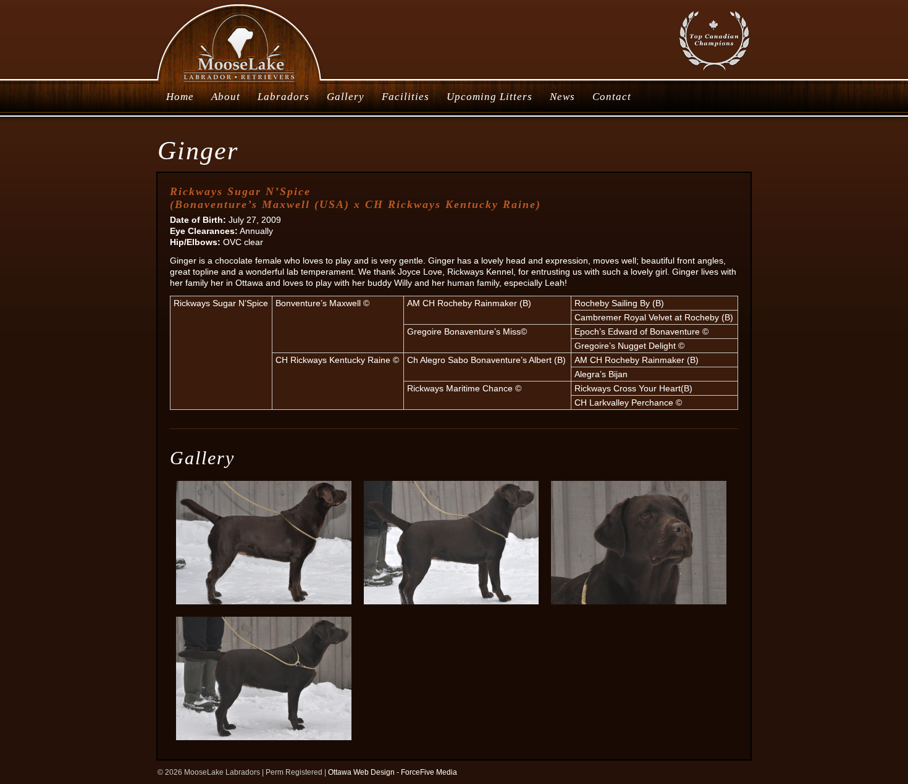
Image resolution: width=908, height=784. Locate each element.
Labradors (283, 96)
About (225, 96)
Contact (611, 96)
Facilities (405, 96)
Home (180, 96)
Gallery (345, 96)
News (562, 96)
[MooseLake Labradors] (240, 83)
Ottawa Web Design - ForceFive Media (392, 772)
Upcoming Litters (489, 96)
